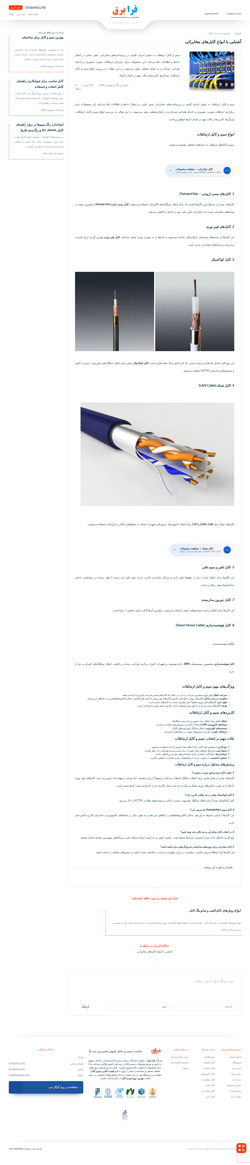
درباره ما (237, 1080)
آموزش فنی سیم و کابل (219, 33)
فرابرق (238, 33)
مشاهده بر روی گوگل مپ (63, 1087)
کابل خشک (209, 1068)
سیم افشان (209, 1057)
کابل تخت (210, 1085)
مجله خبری (236, 1097)
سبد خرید (16, 7)
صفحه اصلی (33, 14)
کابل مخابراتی (208, 1091)
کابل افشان (209, 1062)
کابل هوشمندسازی (224, 664)
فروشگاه (236, 1062)
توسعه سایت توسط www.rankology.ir (25, 1149)
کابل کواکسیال (141, 363)
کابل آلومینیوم (208, 1074)
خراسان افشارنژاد (179, 1062)
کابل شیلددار (208, 1080)
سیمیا (186, 1068)
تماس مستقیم (234, 1085)
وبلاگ (11, 14)
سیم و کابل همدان (179, 1057)
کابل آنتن (210, 1097)
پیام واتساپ (235, 1091)
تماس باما (236, 1074)
